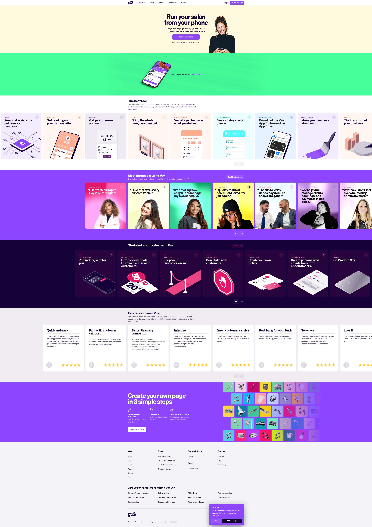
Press (130, 477)
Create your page (237, 3)
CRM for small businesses (167, 497)
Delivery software (164, 493)
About (130, 469)
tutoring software (174, 107)
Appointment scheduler (196, 502)
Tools (191, 463)
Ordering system (224, 497)
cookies (221, 510)
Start (130, 457)
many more (132, 109)
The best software (164, 469)
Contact (221, 457)
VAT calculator (193, 468)
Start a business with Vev (167, 465)
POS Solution (192, 493)
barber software (186, 104)
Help (219, 461)
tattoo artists (187, 107)
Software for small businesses (138, 493)
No (216, 521)
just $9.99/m (196, 74)
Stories (130, 473)
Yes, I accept (232, 521)
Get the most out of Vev (166, 461)
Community (222, 465)
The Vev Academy (164, 457)
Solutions (140, 3)
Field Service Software (136, 497)
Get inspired (184, 3)
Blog (160, 451)
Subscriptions (195, 451)
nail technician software (137, 107)
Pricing (151, 3)
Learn (160, 3)
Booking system (133, 502)
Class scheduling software (167, 502)
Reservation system (225, 493)
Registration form (194, 497)
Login (130, 461)
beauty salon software (157, 107)
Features (171, 3)
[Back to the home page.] (130, 2)
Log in (226, 3)
